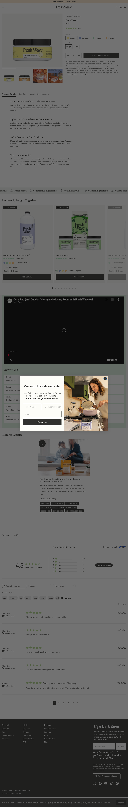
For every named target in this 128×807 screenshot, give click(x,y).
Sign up (42, 422)
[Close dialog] (105, 378)
